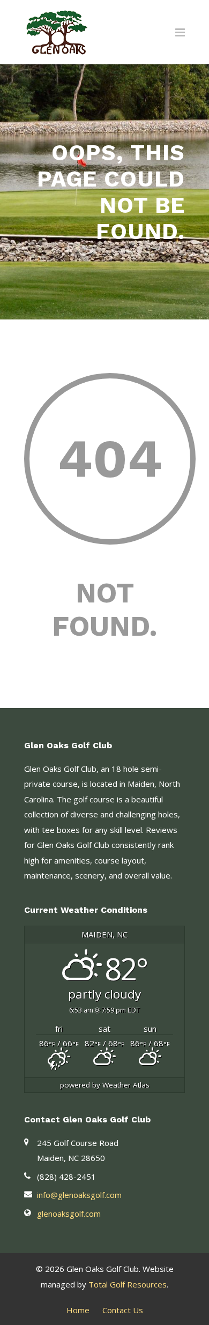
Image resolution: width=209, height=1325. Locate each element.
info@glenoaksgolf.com (79, 1194)
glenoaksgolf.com (69, 1213)
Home (77, 1310)
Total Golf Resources (127, 1284)
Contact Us (122, 1310)
